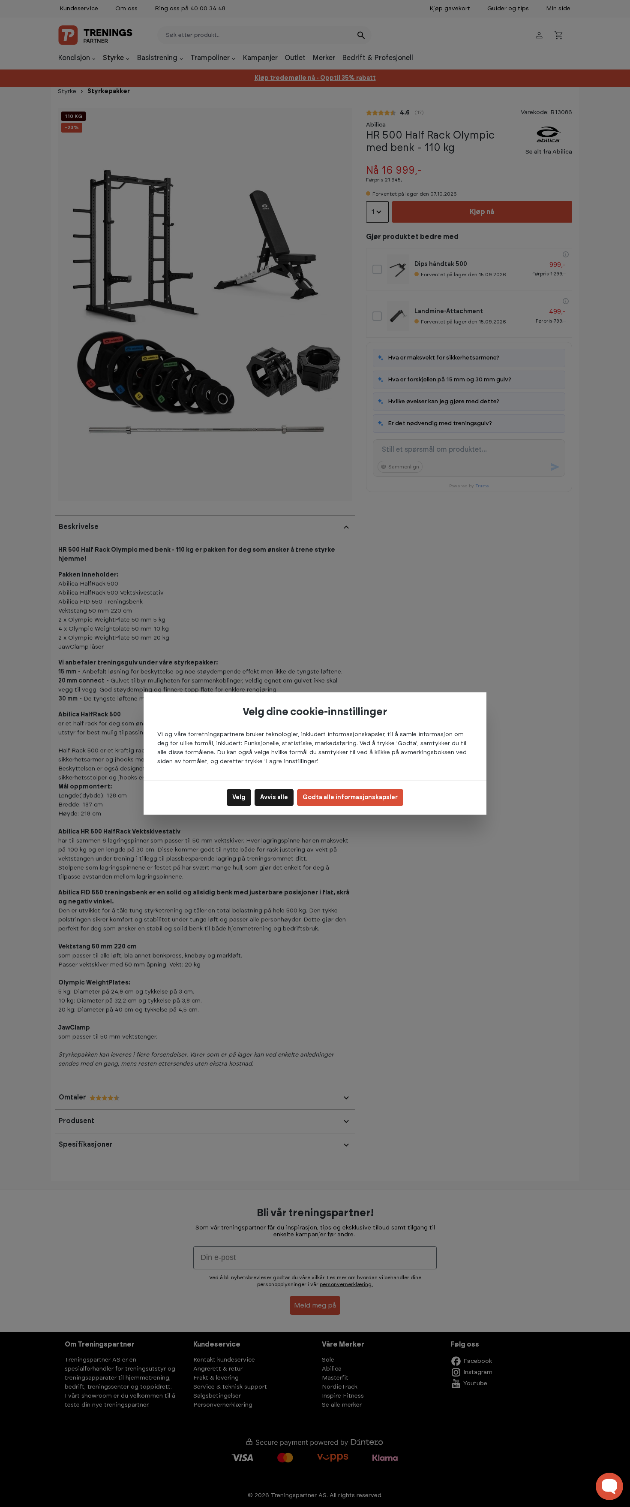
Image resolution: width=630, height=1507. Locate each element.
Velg (239, 797)
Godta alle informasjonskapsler (350, 797)
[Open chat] (609, 1486)
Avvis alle (274, 797)
